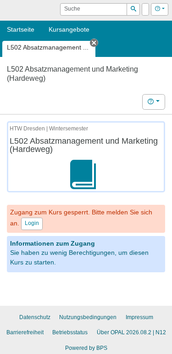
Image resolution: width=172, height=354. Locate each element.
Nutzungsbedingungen (88, 317)
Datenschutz (34, 317)
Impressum (139, 317)
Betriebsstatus (70, 332)
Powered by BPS (86, 348)
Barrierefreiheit (25, 332)
